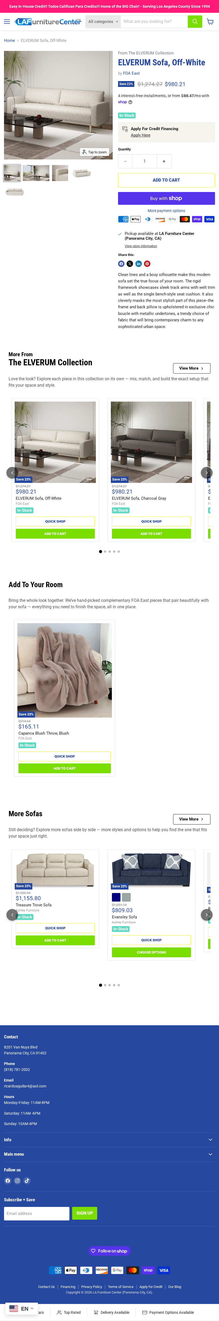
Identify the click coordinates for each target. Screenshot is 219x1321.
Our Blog (174, 1287)
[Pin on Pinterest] (147, 264)
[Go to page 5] (119, 551)
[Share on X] (130, 264)
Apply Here (140, 135)
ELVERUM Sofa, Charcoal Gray (139, 498)
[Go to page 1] (100, 551)
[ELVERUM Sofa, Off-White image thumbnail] (12, 173)
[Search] (195, 21)
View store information (141, 246)
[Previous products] (12, 473)
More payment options (166, 211)
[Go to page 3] (109, 551)
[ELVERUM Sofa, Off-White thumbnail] (36, 173)
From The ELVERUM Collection (146, 53)
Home (9, 40)
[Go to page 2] (105, 551)
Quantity (124, 149)
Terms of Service (121, 1287)
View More (188, 368)
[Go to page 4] (114, 551)
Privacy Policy (91, 1287)
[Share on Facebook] (121, 264)
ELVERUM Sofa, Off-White (38, 498)
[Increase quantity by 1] (164, 161)
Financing (68, 1287)
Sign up (84, 1213)
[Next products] (207, 473)
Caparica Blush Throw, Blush (43, 733)
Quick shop (55, 521)
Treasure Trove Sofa (34, 905)
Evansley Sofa (124, 917)
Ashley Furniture (27, 910)
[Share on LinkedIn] (138, 264)
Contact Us (46, 1287)
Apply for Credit (150, 1287)
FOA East (131, 73)
